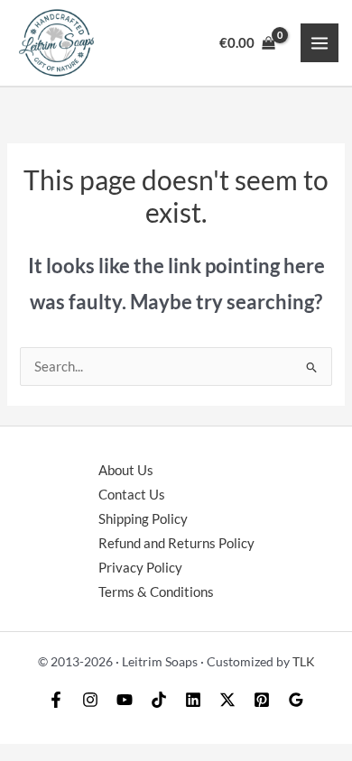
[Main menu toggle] (319, 42)
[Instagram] (90, 699)
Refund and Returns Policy (176, 543)
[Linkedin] (193, 699)
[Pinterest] (261, 699)
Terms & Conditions (156, 592)
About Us (125, 470)
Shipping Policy (143, 519)
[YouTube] (124, 699)
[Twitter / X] (227, 699)
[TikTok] (158, 699)
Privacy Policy (140, 567)
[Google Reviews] (296, 699)
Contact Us (131, 494)
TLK (303, 661)
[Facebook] (56, 699)
